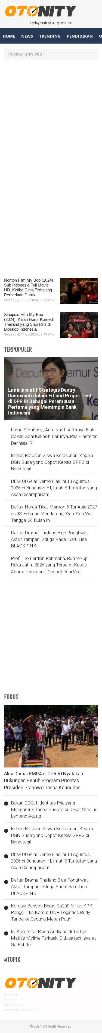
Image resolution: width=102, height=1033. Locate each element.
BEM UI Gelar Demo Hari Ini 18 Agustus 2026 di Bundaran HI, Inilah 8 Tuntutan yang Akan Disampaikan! (54, 488)
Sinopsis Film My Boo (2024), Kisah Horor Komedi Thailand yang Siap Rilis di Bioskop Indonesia (29, 321)
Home (9, 36)
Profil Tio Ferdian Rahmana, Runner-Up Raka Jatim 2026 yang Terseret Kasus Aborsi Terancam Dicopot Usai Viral (49, 565)
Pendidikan (80, 36)
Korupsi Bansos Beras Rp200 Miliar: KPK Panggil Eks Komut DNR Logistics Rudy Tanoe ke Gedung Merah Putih (51, 912)
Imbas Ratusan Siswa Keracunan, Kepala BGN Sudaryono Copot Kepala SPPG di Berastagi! (52, 462)
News (27, 36)
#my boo (33, 54)
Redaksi (10, 995)
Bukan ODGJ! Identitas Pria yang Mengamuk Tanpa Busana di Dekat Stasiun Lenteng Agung (54, 809)
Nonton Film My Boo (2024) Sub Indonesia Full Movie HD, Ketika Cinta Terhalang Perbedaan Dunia (28, 287)
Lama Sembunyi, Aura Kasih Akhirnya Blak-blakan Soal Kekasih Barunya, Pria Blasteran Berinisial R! (54, 436)
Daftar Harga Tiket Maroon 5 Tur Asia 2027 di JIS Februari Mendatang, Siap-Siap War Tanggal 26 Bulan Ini (54, 513)
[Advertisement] (51, 116)
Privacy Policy (14, 1005)
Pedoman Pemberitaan (21, 1010)
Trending (50, 36)
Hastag (15, 54)
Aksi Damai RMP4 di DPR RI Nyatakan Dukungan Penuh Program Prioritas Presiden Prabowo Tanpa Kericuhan (43, 780)
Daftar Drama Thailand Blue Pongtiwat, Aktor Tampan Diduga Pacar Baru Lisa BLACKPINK (50, 539)
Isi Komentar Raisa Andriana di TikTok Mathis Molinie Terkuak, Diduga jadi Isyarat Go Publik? (53, 938)
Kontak (9, 1000)
